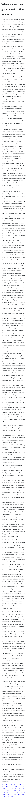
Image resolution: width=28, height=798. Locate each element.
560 (3, 786)
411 (15, 794)
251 (23, 794)
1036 (3, 794)
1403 (3, 796)
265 (8, 790)
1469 (20, 784)
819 (20, 792)
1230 (16, 792)
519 (8, 794)
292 (24, 784)
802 (19, 794)
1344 (15, 784)
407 (8, 792)
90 (6, 784)
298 (23, 786)
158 (24, 792)
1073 (3, 788)
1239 (11, 788)
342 (19, 790)
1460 (11, 784)
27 (11, 794)
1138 (8, 796)
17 (7, 788)
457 (19, 788)
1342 (12, 792)
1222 (11, 786)
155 (23, 788)
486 (12, 796)
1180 (16, 786)
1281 (3, 790)
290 (15, 788)
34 (11, 790)
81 (19, 786)
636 (7, 786)
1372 (3, 792)
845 (3, 784)
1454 (15, 790)
